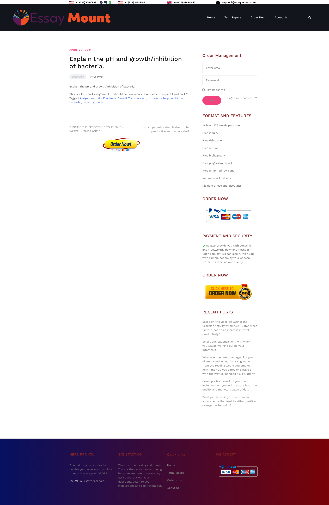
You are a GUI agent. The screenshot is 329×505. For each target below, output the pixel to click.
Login (212, 100)
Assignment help (90, 98)
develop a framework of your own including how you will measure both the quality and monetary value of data (229, 385)
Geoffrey (98, 76)
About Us (281, 17)
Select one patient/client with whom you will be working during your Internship (226, 345)
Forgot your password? (241, 98)
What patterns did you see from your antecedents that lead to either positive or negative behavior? (229, 401)
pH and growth (93, 102)
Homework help (158, 98)
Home (211, 17)
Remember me (215, 89)
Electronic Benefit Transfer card (124, 98)
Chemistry (78, 77)
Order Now (258, 17)
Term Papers (232, 17)
